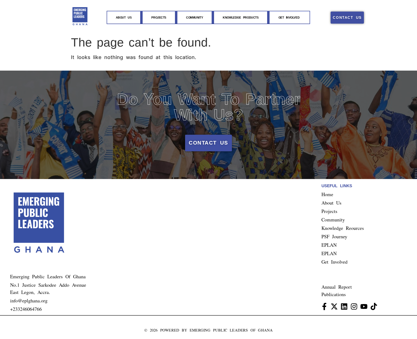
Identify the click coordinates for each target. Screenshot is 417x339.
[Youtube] (364, 306)
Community (194, 17)
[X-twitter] (334, 306)
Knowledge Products (240, 17)
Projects (158, 17)
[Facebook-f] (324, 306)
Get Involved (289, 17)
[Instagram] (354, 306)
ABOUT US (124, 17)
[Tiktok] (373, 306)
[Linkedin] (344, 306)
